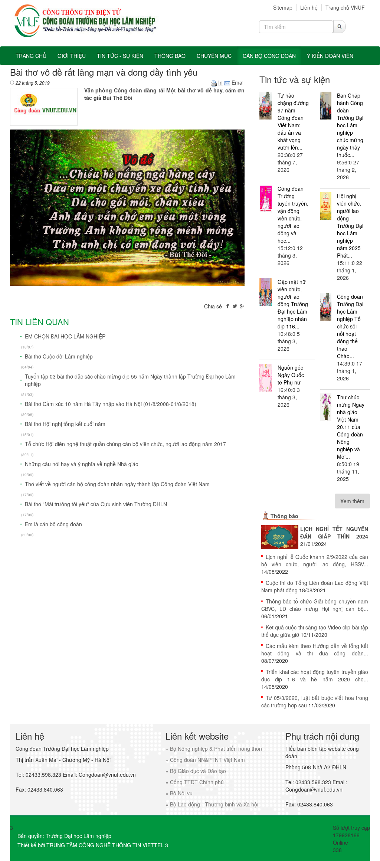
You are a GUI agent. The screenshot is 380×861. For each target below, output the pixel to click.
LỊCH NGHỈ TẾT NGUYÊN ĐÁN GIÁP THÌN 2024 (334, 532)
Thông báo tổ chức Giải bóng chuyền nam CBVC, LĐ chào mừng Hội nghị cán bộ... (314, 605)
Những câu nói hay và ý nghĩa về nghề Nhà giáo (81, 464)
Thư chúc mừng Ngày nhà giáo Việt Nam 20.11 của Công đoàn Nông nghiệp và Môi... (350, 426)
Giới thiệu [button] (72, 55)
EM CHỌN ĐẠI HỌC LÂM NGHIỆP (65, 336)
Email (237, 82)
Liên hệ (309, 7)
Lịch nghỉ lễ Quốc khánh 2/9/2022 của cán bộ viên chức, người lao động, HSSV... (314, 560)
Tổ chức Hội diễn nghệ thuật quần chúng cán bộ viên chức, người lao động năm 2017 (125, 444)
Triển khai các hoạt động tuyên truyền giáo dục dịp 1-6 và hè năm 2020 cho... (314, 675)
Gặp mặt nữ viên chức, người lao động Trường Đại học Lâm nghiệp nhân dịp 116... (293, 304)
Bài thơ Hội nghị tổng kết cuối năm (65, 424)
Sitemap (282, 7)
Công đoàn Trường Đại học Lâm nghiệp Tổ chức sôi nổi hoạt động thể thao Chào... (350, 326)
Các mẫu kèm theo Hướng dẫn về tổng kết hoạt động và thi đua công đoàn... (314, 649)
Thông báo (284, 516)
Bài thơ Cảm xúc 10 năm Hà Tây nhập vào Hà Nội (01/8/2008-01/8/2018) (110, 403)
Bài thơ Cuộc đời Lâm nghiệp (59, 356)
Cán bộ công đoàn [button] (269, 55)
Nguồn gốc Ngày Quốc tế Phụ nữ (291, 375)
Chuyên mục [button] (214, 55)
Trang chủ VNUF (345, 7)
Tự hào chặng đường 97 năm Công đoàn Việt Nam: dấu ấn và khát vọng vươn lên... (293, 121)
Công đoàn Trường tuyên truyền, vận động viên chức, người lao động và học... (293, 214)
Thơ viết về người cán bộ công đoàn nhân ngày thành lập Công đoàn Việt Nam (117, 484)
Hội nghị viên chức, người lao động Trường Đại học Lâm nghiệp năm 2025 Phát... (350, 225)
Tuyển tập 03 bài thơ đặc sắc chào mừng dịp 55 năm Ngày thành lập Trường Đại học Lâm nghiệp (130, 380)
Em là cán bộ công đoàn (53, 524)
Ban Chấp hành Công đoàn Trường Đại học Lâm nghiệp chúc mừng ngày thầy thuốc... (350, 125)
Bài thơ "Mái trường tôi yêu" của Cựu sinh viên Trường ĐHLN (96, 504)
